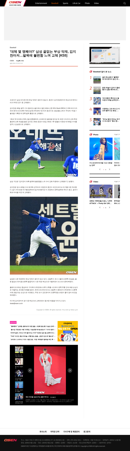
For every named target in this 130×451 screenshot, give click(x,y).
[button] (100, 169)
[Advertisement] (61, 82)
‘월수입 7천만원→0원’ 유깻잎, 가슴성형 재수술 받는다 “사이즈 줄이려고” (34, 329)
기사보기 (53, 397)
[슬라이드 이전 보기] (30, 370)
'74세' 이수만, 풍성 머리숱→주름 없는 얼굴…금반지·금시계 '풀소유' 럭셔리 (34, 336)
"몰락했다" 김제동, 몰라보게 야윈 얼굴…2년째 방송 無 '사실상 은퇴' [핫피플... (35, 326)
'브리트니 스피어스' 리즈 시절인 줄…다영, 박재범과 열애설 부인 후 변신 (33, 339)
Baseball (13, 47)
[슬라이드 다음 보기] (70, 370)
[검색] (125, 3)
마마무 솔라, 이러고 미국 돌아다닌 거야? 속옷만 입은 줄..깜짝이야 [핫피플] (35, 333)
